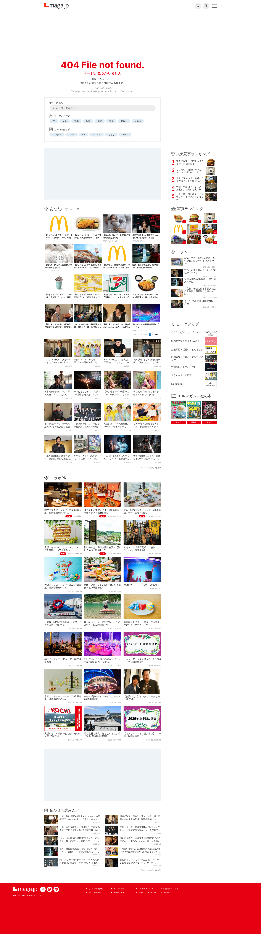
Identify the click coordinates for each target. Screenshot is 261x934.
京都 (76, 121)
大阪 (65, 121)
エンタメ (96, 134)
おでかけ (57, 134)
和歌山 (124, 121)
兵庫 (88, 121)
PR (54, 121)
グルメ (71, 134)
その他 (138, 121)
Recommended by (141, 334)
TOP (46, 57)
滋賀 (100, 121)
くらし (111, 134)
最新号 (178, 422)
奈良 (111, 121)
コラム (125, 134)
